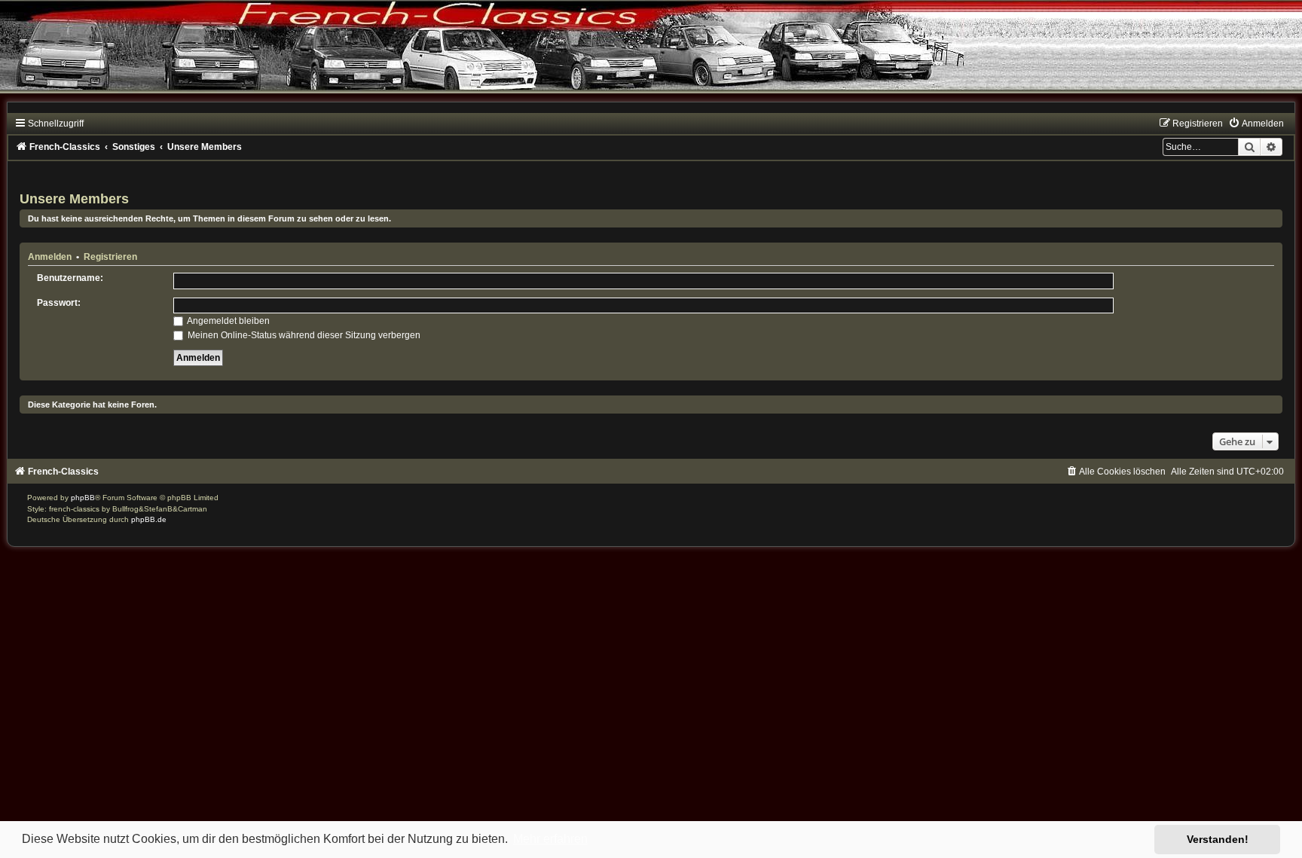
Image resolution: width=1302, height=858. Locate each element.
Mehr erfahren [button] (550, 838)
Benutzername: (70, 278)
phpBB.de (149, 519)
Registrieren (110, 256)
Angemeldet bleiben (227, 321)
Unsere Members (74, 198)
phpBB (83, 497)
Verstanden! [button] (1218, 839)
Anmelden (50, 256)
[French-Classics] (651, 56)
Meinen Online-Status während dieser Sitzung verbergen (302, 335)
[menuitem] (1256, 123)
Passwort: (59, 303)
